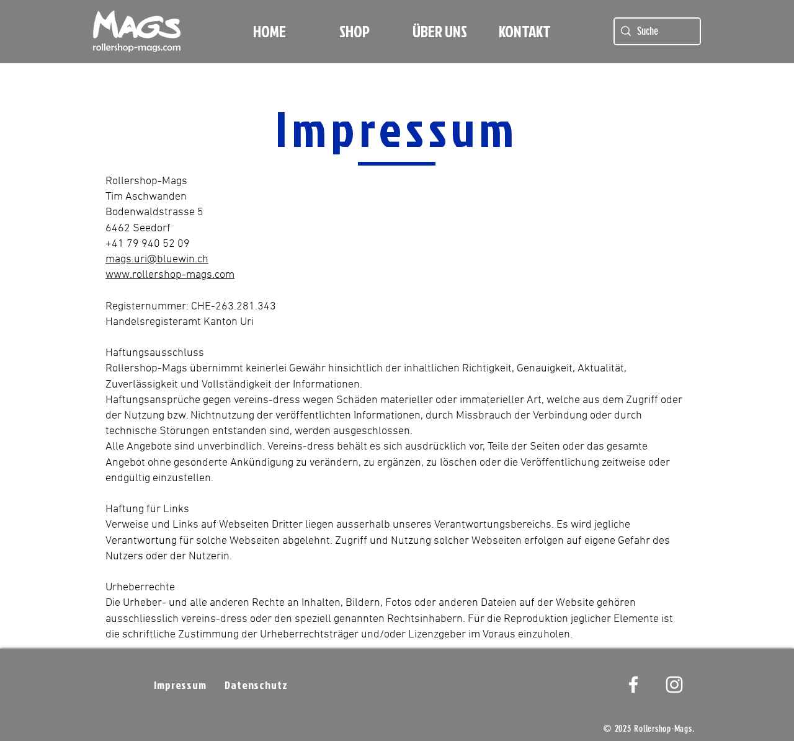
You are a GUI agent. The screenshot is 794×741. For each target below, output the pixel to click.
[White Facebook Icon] (633, 684)
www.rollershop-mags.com (169, 275)
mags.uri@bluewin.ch (156, 259)
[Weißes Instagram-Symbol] (674, 684)
